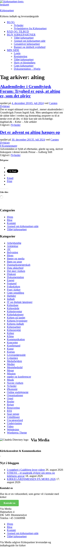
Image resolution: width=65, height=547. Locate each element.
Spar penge (13, 413)
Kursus (11, 351)
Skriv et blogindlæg (24, 62)
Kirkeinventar (14, 311)
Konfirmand (13, 345)
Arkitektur (12, 246)
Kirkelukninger (15, 314)
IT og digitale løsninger (19, 302)
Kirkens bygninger (17, 320)
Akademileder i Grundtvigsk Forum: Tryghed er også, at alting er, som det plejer (30, 91)
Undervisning (14, 423)
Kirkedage (12, 305)
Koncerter (12, 342)
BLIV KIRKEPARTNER (21, 34)
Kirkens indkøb (15, 323)
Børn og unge (14, 261)
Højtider (11, 295)
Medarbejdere (14, 361)
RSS (9, 410)
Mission (11, 373)
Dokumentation (15, 277)
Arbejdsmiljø (14, 243)
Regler (10, 401)
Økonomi (12, 389)
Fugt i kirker (13, 289)
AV (9, 249)
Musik (10, 379)
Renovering (13, 407)
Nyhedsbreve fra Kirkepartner (30, 28)
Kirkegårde (13, 308)
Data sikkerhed (15, 267)
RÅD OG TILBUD (18, 31)
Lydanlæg (12, 358)
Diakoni (11, 274)
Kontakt (11, 223)
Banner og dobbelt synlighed (29, 47)
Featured (11, 283)
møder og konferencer (19, 376)
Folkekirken (13, 286)
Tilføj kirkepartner (24, 37)
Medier (11, 364)
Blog (9, 220)
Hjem (10, 216)
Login (17, 53)
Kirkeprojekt (14, 330)
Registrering (20, 56)
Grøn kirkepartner (23, 65)
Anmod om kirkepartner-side (29, 40)
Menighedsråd (15, 367)
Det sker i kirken (16, 271)
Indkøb (11, 299)
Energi (10, 280)
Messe (10, 370)
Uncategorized (15, 420)
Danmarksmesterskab (18, 264)
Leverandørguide (16, 354)
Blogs (10, 255)
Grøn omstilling (15, 292)
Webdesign (13, 429)
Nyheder (18, 25)
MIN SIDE (13, 50)
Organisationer (15, 395)
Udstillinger (13, 417)
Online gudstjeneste (17, 392)
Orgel (10, 398)
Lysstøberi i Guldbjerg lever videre (26, 469)
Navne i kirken (15, 382)
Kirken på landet (16, 317)
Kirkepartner (7, 10)
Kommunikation (16, 339)
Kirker (10, 333)
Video (10, 426)
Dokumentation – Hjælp (27, 68)
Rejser (10, 404)
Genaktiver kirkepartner (27, 43)
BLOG (11, 22)
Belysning (12, 252)
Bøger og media (15, 258)
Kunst (10, 348)
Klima (10, 336)
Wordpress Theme (17, 432)
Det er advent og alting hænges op (30, 132)
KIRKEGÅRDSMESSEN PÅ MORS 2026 (31, 479)
